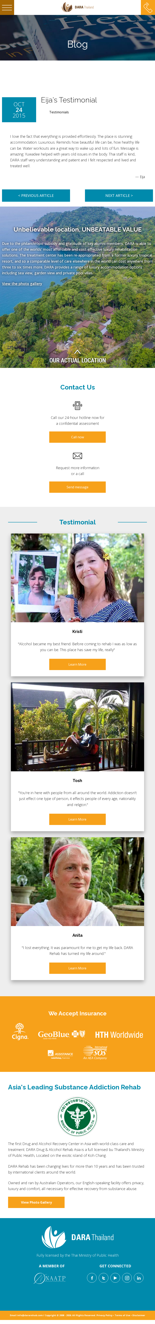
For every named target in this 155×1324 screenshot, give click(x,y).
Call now (77, 437)
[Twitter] (103, 1278)
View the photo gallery (22, 283)
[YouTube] (115, 1278)
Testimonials (59, 112)
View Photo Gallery (36, 1202)
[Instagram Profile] (127, 1278)
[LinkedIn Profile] (138, 1278)
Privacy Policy (104, 1315)
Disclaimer (138, 1315)
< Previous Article (36, 195)
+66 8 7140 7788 (148, 4)
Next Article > (119, 195)
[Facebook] (92, 1278)
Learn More (77, 664)
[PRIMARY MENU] (7, 7)
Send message (77, 487)
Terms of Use (122, 1315)
